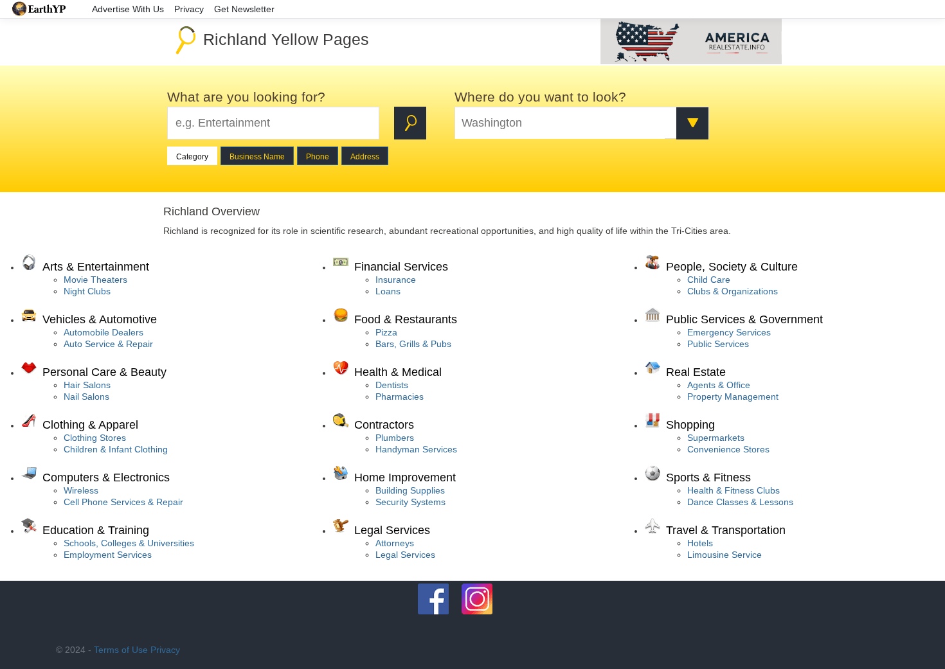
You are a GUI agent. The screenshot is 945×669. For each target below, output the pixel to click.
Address (364, 156)
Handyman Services (416, 449)
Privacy (165, 650)
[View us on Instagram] (477, 599)
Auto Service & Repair (108, 344)
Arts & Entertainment (95, 266)
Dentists (391, 385)
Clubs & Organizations (732, 291)
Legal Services (392, 530)
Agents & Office (718, 385)
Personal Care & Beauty (104, 372)
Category (192, 156)
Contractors (384, 424)
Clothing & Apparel (90, 424)
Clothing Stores (95, 438)
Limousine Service (724, 554)
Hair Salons (87, 385)
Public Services (718, 344)
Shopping (690, 424)
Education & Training (95, 530)
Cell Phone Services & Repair (123, 502)
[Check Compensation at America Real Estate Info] (691, 61)
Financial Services (401, 266)
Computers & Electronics (106, 477)
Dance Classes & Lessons (740, 502)
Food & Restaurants (405, 319)
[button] (692, 123)
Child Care (708, 279)
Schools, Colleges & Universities (129, 543)
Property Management (733, 396)
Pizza (386, 332)
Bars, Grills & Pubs (413, 344)
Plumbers (394, 438)
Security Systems (410, 502)
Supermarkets (715, 438)
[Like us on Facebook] (433, 599)
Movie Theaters (95, 279)
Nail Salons (86, 396)
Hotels (700, 543)
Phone (317, 156)
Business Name (257, 156)
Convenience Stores (728, 449)
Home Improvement (405, 477)
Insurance (395, 279)
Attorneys (394, 543)
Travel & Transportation (726, 530)
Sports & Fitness (708, 477)
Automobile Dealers (103, 332)
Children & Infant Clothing (116, 449)
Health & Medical (398, 372)
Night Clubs (87, 291)
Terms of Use (121, 650)
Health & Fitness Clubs (733, 490)
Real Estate (696, 372)
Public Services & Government (744, 319)
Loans (388, 291)
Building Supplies (410, 490)
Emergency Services (729, 332)
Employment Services (108, 554)
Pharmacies (399, 396)
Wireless (81, 490)
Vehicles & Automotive (99, 319)
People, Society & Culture (732, 266)
